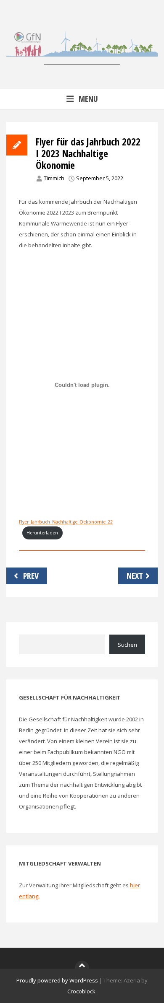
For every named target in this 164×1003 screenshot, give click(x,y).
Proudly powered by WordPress (57, 980)
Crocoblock (81, 991)
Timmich (54, 178)
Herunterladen (42, 533)
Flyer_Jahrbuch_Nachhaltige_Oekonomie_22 (66, 522)
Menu (88, 98)
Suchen (127, 644)
